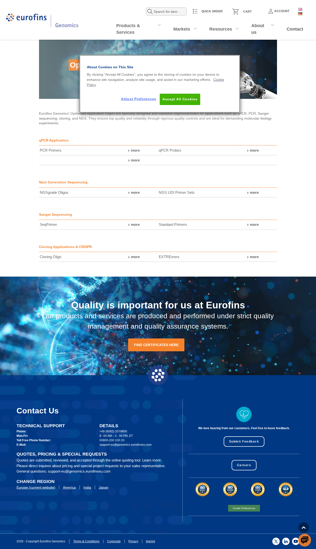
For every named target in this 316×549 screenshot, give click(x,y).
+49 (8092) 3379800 (113, 431)
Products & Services (128, 29)
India (87, 487)
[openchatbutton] (304, 540)
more (134, 150)
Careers (244, 465)
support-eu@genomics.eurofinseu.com (125, 444)
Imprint (150, 541)
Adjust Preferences (138, 99)
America (69, 487)
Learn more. (152, 460)
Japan (103, 487)
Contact (295, 29)
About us (257, 29)
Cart (247, 11)
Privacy (133, 541)
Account (281, 11)
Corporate (114, 541)
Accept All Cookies (180, 99)
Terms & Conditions (86, 541)
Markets (181, 29)
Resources (220, 29)
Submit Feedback (244, 441)
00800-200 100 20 (111, 440)
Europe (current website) (36, 487)
